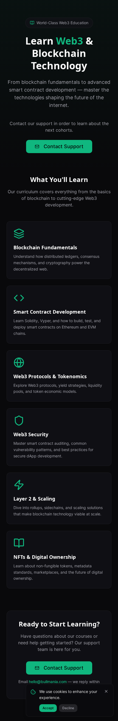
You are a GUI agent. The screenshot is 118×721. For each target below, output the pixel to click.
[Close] (106, 691)
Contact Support (63, 146)
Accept (48, 708)
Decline (68, 708)
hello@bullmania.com (48, 681)
